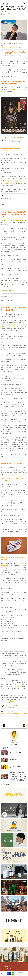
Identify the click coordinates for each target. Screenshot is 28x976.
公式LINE (5, 14)
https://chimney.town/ (13, 686)
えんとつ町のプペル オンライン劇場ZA (13, 282)
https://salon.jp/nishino (8, 702)
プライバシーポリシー (9, 968)
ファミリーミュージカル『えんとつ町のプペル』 (13, 220)
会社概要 (5, 966)
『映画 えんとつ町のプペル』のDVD (10, 326)
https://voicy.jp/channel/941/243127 (12, 47)
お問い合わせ (6, 971)
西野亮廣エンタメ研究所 (22, 973)
